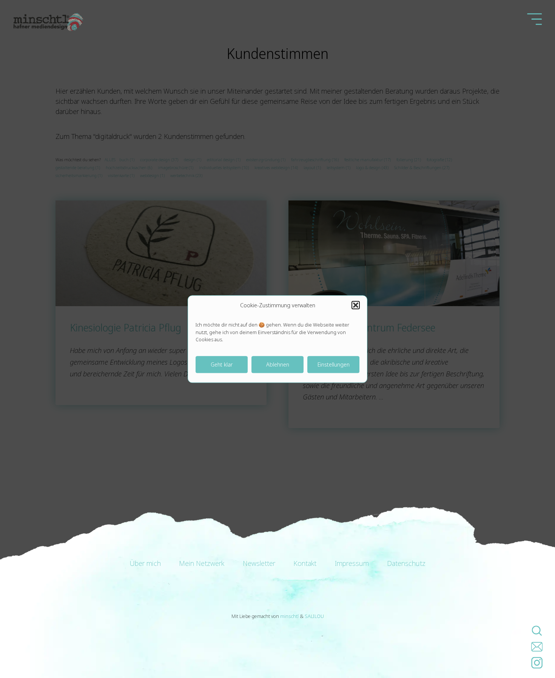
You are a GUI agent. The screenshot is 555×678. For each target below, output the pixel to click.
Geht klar (222, 364)
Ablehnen (277, 364)
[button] (355, 305)
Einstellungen (334, 364)
